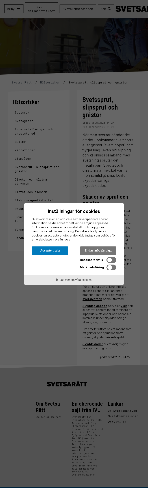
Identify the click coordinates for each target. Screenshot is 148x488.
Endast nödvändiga (98, 250)
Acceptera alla (50, 250)
